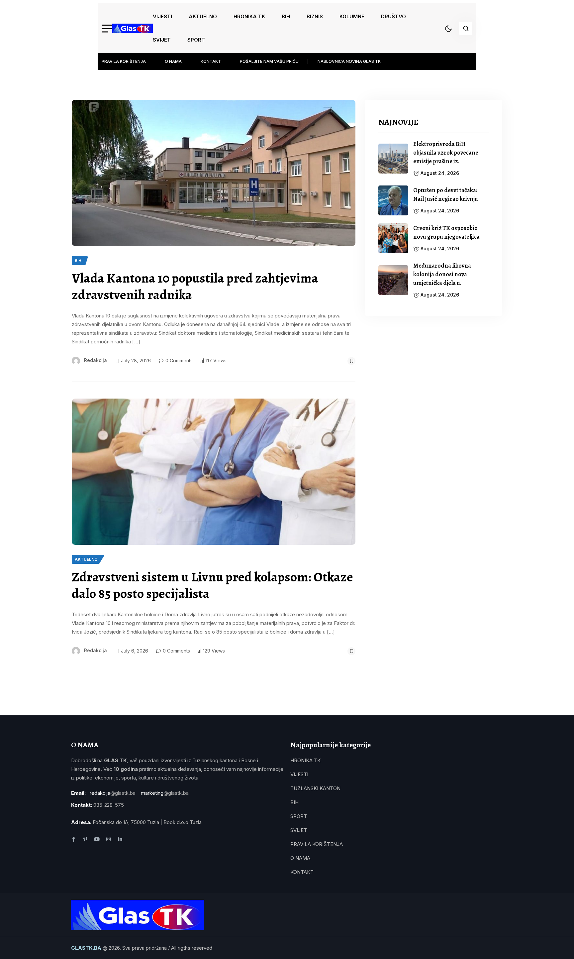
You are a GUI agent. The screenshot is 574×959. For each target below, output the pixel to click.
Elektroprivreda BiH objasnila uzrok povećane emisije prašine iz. (445, 152)
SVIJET (162, 40)
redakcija (95, 360)
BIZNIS (315, 16)
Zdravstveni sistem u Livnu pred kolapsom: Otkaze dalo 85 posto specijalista (212, 585)
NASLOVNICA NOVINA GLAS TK (349, 61)
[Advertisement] (433, 375)
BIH (286, 16)
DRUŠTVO (393, 16)
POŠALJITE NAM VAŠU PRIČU (269, 61)
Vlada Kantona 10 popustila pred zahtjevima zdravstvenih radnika (195, 286)
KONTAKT (211, 61)
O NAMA (173, 61)
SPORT (196, 40)
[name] (132, 28)
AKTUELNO (203, 16)
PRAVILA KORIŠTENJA (124, 61)
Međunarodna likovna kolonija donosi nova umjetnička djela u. (442, 274)
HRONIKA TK (249, 16)
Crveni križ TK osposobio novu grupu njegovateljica (446, 232)
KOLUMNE (351, 16)
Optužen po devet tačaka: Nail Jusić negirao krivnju (445, 194)
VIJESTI (162, 16)
